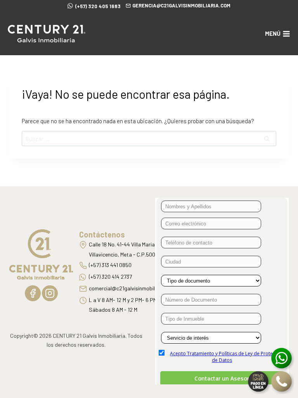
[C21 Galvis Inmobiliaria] (46, 33)
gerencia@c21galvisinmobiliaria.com (181, 5)
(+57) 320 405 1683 (98, 6)
